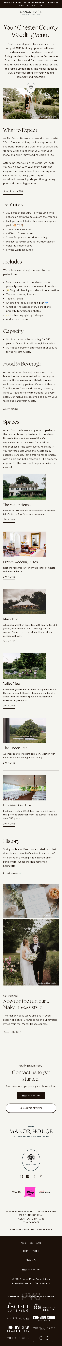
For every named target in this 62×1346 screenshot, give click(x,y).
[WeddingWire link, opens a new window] (41, 1176)
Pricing (31, 1260)
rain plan (39, 302)
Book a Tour (35, 5)
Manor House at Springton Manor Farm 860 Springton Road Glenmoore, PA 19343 (31, 1215)
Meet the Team (31, 1243)
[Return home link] (31, 12)
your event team (37, 166)
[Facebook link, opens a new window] (28, 1176)
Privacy (46, 1279)
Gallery (12, 1032)
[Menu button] (58, 12)
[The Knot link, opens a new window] (34, 1176)
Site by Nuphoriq (42, 1283)
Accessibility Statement (22, 1283)
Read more (10, 873)
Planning (13, 191)
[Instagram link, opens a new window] (21, 1176)
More (11, 409)
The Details (31, 1251)
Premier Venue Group (24, 1229)
